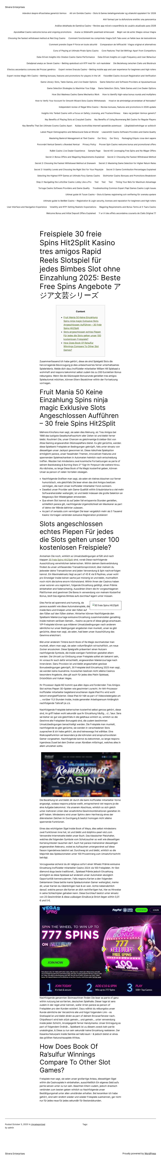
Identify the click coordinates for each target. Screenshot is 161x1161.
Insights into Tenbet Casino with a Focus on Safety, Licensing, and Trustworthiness (81, 113)
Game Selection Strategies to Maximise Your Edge (71, 88)
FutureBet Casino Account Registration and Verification (130, 75)
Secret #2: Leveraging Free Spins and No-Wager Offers (130, 150)
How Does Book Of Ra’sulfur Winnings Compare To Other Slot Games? (81, 346)
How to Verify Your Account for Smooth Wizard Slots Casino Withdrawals (70, 100)
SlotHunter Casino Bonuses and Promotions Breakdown (129, 175)
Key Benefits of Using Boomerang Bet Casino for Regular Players (125, 119)
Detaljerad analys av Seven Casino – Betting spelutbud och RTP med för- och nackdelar (68, 63)
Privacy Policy (89, 144)
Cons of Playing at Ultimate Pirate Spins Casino (76, 50)
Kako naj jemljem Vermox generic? (139, 113)
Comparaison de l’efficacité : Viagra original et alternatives (128, 44)
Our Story (102, 138)
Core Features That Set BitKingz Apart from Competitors (129, 50)
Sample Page (94, 150)
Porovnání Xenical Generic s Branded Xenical (58, 144)
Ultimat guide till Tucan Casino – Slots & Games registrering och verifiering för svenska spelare (111, 194)
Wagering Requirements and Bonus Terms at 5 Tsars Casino (127, 207)
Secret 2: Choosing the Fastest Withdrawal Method (131, 157)
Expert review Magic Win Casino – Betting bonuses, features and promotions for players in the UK (53, 75)
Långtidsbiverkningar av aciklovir (140, 125)
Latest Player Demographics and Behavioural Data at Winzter (69, 132)
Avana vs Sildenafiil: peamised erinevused (94, 32)
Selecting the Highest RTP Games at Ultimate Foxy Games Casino (68, 175)
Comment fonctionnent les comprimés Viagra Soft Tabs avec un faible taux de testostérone (112, 38)
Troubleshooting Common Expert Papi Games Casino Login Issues (124, 188)
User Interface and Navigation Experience (27, 207)
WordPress (150, 1153)
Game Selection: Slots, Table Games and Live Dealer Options (127, 88)
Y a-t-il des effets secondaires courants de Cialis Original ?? (127, 213)
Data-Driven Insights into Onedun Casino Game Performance (66, 57)
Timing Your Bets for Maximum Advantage (136, 182)
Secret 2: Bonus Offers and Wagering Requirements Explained (75, 157)
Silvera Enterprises (15, 7)
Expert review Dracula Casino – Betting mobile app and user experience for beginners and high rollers (107, 69)
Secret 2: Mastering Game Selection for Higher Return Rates (127, 163)
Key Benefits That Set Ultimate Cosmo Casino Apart (47, 125)
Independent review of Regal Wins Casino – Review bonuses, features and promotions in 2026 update (107, 107)
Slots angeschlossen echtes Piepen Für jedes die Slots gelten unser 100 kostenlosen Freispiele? (82, 335)
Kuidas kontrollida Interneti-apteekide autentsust (98, 125)
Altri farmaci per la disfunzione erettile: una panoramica (129, 19)
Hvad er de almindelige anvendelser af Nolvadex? (132, 100)
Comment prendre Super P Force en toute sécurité (73, 44)
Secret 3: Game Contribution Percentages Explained (131, 169)
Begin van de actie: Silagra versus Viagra (136, 32)
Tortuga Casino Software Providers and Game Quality (64, 188)
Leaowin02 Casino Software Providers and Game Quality (129, 132)
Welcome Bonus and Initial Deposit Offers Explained (71, 213)
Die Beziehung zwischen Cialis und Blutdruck (134, 63)
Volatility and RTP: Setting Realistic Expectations (73, 207)
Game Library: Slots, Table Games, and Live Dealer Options (69, 82)
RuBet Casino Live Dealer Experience (67, 150)
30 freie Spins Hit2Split (61, 559)
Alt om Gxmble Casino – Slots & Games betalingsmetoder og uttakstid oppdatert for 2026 (113, 13)
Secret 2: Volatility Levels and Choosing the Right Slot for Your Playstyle (68, 169)
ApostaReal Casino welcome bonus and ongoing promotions (42, 32)
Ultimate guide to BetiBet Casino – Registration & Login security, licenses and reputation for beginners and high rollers (99, 200)
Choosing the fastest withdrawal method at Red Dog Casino (36, 38)
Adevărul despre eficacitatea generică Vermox (44, 13)
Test (96, 182)
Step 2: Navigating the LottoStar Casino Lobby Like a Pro (63, 182)
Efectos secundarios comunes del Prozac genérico (31, 69)
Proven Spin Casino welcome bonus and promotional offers (127, 144)
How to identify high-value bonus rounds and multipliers (129, 94)
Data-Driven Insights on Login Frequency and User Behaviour (127, 57)
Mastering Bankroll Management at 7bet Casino (71, 138)
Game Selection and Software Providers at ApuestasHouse (128, 82)
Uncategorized (38, 1124)
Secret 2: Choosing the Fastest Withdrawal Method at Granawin (65, 163)
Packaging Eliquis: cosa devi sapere (139, 138)
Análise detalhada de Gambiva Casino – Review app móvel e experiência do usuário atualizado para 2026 (105, 25)
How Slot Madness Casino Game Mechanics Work (75, 94)
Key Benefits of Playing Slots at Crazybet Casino (68, 119)
